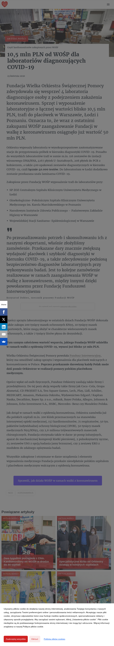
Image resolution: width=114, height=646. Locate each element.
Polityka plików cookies (54, 639)
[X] (3, 319)
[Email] (3, 334)
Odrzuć (34, 639)
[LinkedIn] (3, 326)
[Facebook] (3, 312)
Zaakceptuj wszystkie (16, 639)
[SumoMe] (3, 341)
